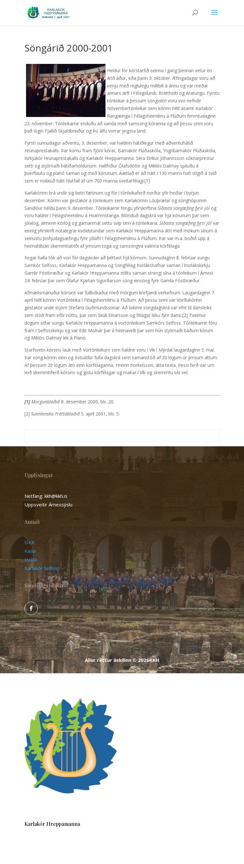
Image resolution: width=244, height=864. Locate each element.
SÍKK (29, 542)
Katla (30, 551)
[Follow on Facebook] (31, 608)
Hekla (30, 559)
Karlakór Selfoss (42, 568)
